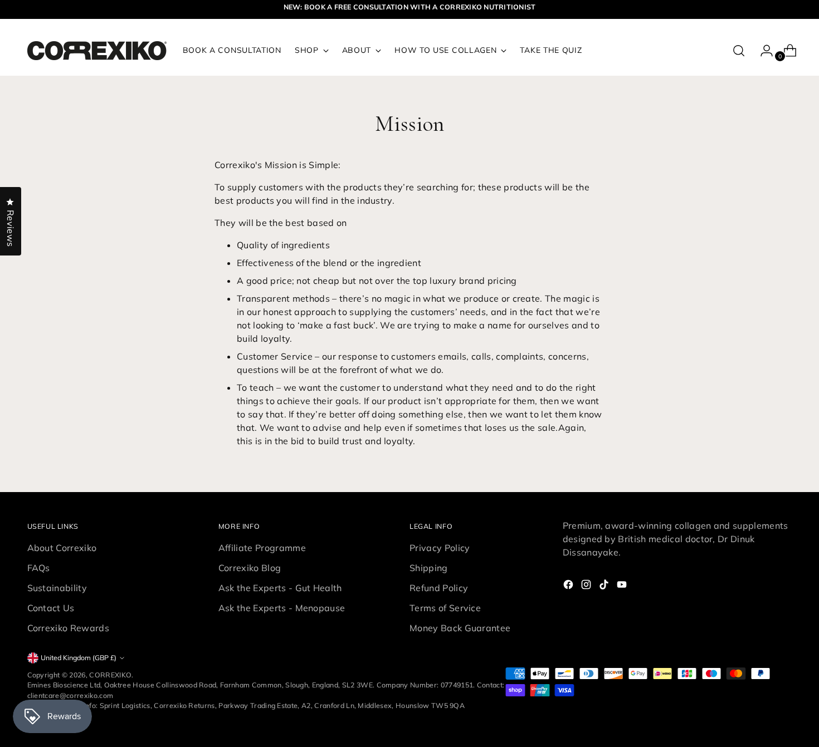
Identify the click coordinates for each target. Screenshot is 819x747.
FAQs (38, 567)
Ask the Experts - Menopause (281, 607)
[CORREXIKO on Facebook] (569, 586)
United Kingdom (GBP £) (78, 657)
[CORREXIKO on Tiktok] (605, 586)
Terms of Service (445, 607)
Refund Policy (439, 587)
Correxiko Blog (249, 567)
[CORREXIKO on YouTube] (623, 586)
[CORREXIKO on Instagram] (587, 586)
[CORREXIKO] (97, 50)
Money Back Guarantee (460, 627)
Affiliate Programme (262, 547)
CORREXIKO (110, 675)
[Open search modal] (739, 51)
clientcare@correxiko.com (70, 695)
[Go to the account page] (762, 51)
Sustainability (57, 587)
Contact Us (51, 607)
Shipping (429, 567)
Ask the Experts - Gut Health (280, 587)
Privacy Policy (440, 547)
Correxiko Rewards (68, 627)
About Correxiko (62, 547)
